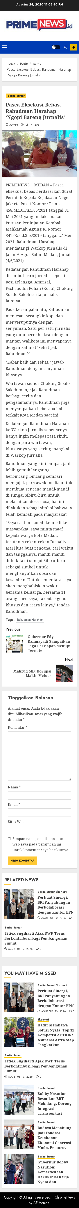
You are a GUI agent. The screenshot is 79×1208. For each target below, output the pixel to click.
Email (14, 804)
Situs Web (16, 821)
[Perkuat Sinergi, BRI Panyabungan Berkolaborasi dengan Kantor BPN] (19, 904)
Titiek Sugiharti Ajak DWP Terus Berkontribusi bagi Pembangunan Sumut (35, 938)
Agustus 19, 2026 (20, 949)
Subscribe (73, 47)
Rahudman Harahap (30, 619)
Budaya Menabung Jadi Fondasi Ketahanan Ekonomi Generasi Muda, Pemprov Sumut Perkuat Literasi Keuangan (55, 1142)
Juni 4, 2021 (33, 125)
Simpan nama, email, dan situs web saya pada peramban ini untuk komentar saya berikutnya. (41, 844)
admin (13, 125)
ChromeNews (65, 1197)
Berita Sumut (16, 96)
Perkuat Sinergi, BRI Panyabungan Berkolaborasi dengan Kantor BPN (56, 904)
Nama (14, 787)
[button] (4, 47)
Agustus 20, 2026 (53, 918)
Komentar (17, 727)
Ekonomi (61, 892)
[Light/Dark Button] (56, 47)
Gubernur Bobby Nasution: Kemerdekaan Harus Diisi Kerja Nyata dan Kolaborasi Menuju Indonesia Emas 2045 (55, 1179)
